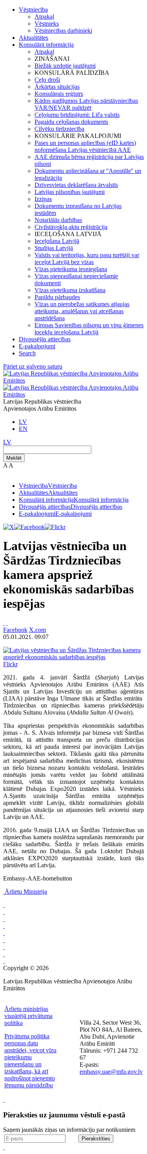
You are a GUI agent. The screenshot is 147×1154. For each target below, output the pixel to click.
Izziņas (43, 199)
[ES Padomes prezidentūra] (4, 919)
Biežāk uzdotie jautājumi (65, 65)
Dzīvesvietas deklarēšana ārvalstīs (76, 185)
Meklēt (14, 458)
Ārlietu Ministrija (26, 891)
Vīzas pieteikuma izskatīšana (69, 290)
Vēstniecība (33, 9)
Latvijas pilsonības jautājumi (69, 192)
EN (23, 428)
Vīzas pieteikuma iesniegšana (70, 269)
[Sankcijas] (4, 933)
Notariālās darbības (58, 220)
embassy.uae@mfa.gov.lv (111, 1071)
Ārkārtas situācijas (57, 86)
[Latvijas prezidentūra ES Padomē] (4, 961)
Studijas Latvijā (53, 248)
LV (23, 421)
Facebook (15, 629)
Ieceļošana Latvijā (56, 241)
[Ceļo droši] (4, 905)
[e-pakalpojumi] (4, 926)
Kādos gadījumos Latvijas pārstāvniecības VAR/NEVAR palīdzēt (86, 104)
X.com (37, 629)
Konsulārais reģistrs (58, 93)
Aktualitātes (33, 37)
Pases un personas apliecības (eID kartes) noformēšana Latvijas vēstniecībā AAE (85, 146)
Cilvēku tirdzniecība (59, 128)
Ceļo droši (47, 79)
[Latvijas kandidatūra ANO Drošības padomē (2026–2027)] (4, 947)
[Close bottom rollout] (4, 1099)
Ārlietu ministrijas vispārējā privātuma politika (28, 1016)
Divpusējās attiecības (45, 339)
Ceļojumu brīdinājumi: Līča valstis (77, 114)
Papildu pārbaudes (57, 297)
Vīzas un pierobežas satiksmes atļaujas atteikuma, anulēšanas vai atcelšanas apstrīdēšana (81, 311)
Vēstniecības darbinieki (63, 30)
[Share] (7, 622)
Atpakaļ (44, 16)
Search (27, 353)
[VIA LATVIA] (4, 954)
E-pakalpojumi (37, 346)
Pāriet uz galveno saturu (32, 366)
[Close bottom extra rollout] (4, 1147)
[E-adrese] (4, 940)
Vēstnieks (46, 23)
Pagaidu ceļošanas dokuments (71, 121)
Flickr (10, 664)
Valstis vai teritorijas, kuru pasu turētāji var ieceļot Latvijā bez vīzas (86, 258)
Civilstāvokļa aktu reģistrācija (70, 227)
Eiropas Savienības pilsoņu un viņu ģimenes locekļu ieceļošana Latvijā (88, 328)
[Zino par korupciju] (4, 912)
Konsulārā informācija (46, 44)
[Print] (4, 622)
